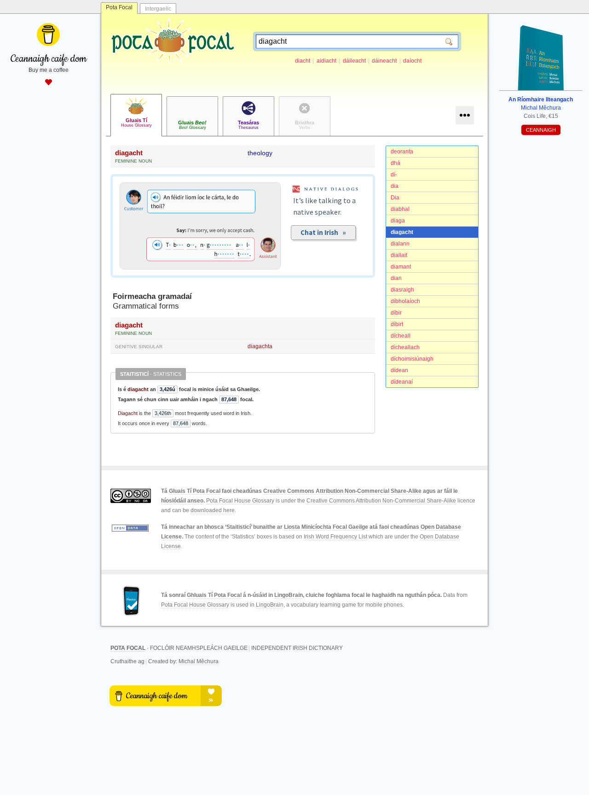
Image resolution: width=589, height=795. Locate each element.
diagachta (260, 346)
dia (394, 186)
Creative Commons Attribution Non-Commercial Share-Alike (342, 491)
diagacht (402, 232)
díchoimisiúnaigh (412, 359)
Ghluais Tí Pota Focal (214, 595)
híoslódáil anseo (182, 500)
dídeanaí (402, 382)
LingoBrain (288, 595)
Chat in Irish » (323, 232)
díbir (396, 313)
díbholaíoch (405, 301)
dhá (395, 163)
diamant (401, 266)
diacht (302, 61)
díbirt (397, 324)
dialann (400, 243)
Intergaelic (158, 9)
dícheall (400, 336)
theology (260, 153)
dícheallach (405, 347)
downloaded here (213, 510)
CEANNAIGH (541, 130)
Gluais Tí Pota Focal (194, 491)
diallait (399, 255)
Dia (395, 197)
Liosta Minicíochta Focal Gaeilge (326, 527)
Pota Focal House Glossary (240, 500)
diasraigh (402, 289)
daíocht (412, 61)
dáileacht (354, 61)
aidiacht (326, 61)
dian (396, 278)
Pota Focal (119, 7)
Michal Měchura (199, 661)
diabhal (400, 209)
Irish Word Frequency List (335, 536)
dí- (394, 174)
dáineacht (384, 61)
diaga (398, 220)
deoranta (402, 151)
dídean (399, 370)
